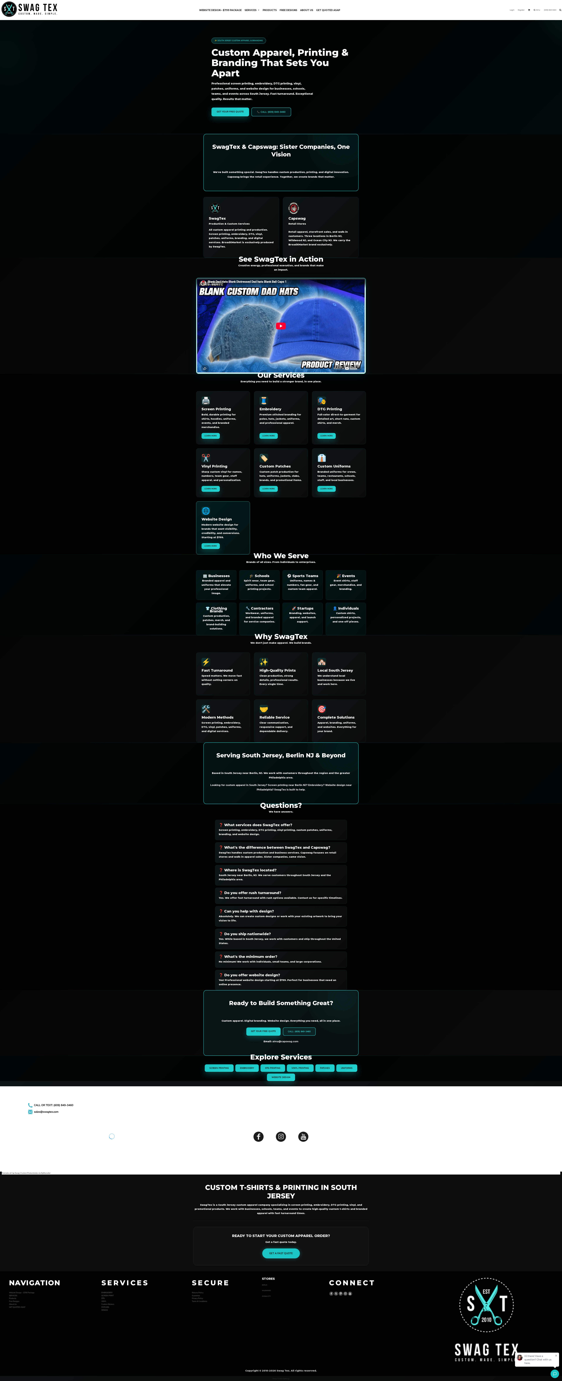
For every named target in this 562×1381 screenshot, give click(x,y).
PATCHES (105, 1307)
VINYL (103, 1301)
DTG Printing (272, 1068)
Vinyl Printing (300, 1068)
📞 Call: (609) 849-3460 (271, 111)
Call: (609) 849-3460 (299, 1031)
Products (12, 1298)
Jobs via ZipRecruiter (42, 1173)
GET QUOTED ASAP (17, 1307)
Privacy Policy (197, 1298)
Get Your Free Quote (230, 111)
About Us (13, 1304)
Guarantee (196, 1295)
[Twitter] (336, 1294)
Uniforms (347, 1068)
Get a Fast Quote (281, 1253)
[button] (252, 10)
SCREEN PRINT (107, 1295)
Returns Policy (197, 1292)
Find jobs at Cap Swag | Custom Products (18, 1173)
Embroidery (247, 1068)
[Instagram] (281, 1137)
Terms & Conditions (199, 1301)
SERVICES (13, 1295)
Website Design (281, 1077)
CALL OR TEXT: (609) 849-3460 (53, 1105)
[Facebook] (258, 1137)
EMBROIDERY (107, 1292)
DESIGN (104, 1310)
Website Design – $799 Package (21, 1292)
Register (521, 10)
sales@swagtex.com (46, 1112)
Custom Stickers (107, 1304)
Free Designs (14, 1301)
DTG (103, 1298)
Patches (325, 1068)
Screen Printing (219, 1068)
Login (512, 10)
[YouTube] (303, 1137)
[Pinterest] (341, 1294)
